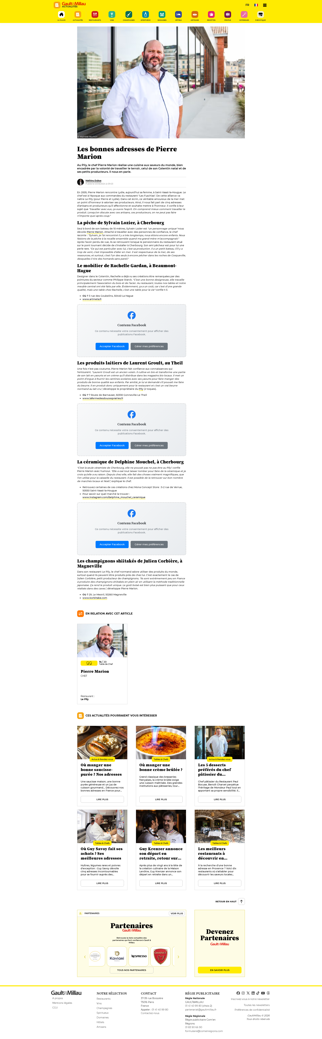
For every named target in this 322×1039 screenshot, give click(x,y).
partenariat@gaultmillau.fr (201, 1009)
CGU (55, 1007)
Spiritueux (103, 1012)
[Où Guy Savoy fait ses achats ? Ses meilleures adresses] (102, 850)
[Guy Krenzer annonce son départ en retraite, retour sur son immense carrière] (161, 850)
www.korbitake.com (95, 597)
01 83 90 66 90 (193, 1027)
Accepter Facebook (112, 346)
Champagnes (104, 1008)
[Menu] (264, 5)
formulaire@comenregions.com (204, 1031)
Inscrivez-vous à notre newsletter (250, 999)
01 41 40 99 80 (160, 1009)
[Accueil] (74, 3)
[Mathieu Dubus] (80, 182)
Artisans (101, 1026)
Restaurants (104, 998)
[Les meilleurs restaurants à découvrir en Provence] (220, 850)
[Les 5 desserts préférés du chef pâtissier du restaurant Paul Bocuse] (220, 766)
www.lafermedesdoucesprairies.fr (103, 398)
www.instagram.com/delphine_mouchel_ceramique (114, 497)
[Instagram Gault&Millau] (243, 993)
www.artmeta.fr (92, 299)
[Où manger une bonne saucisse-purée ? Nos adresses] (102, 766)
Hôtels (100, 1022)
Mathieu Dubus (93, 180)
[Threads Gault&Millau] (268, 993)
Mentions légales (62, 1002)
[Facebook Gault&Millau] (238, 993)
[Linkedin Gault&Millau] (253, 993)
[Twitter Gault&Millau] (248, 993)
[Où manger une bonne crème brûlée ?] (161, 766)
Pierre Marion (95, 231)
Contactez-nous (150, 1013)
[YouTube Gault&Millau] (263, 993)
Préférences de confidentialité (252, 1009)
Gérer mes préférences (149, 346)
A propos (57, 998)
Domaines (103, 1017)
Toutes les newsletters (257, 1005)
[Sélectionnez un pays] (256, 5)
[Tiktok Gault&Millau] (257, 993)
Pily (141, 388)
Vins (99, 1003)
